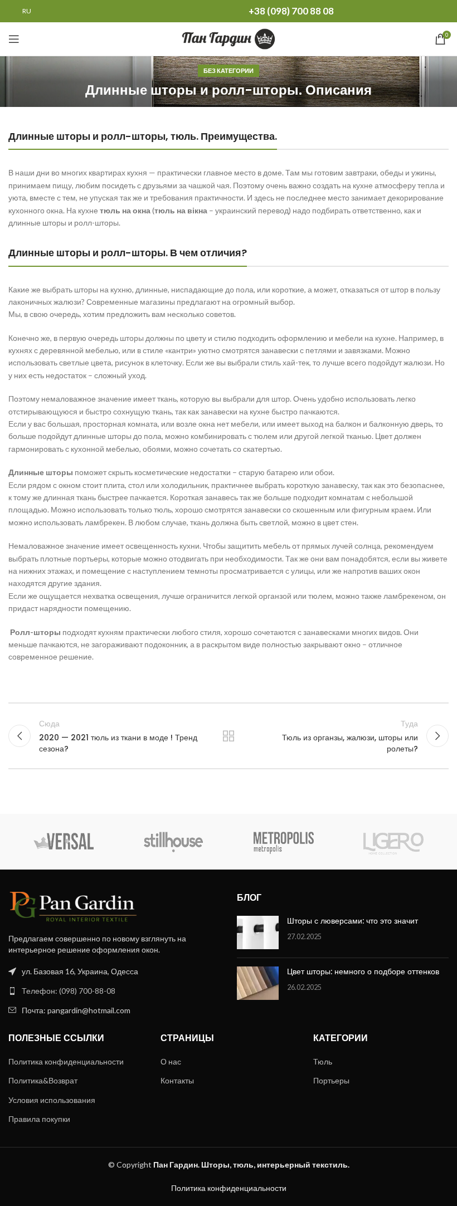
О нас (171, 1061)
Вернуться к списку (228, 736)
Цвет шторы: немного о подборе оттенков (363, 971)
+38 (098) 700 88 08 (291, 11)
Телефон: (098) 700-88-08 (68, 990)
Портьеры (331, 1080)
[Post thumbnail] (258, 932)
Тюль (322, 1061)
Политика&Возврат (42, 1080)
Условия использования (51, 1100)
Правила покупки (39, 1119)
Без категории (228, 70)
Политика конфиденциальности (66, 1061)
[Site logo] (229, 38)
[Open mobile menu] (14, 39)
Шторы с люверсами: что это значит (352, 920)
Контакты (177, 1080)
